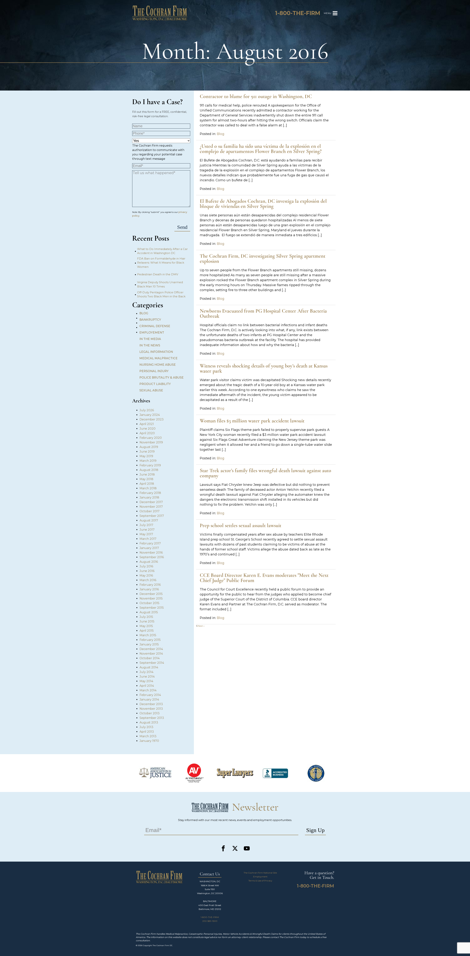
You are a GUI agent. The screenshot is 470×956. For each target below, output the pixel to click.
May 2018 (146, 479)
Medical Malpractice (158, 358)
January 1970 (149, 741)
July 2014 (146, 672)
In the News (149, 345)
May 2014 (146, 681)
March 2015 (148, 635)
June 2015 (147, 621)
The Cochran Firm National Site (260, 872)
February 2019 (150, 465)
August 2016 (149, 561)
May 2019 (146, 456)
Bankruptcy (150, 319)
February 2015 (150, 640)
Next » (201, 625)
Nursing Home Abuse (157, 364)
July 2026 (147, 410)
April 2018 (147, 483)
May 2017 (146, 534)
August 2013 (149, 722)
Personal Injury (154, 371)
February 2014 (150, 695)
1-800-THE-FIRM (210, 917)
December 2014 (151, 649)
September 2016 (152, 557)
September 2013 (152, 718)
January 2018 (149, 497)
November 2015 (151, 598)
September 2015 (152, 607)
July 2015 (146, 617)
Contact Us (210, 874)
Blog (143, 313)
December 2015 (151, 594)
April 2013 (147, 731)
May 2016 (146, 575)
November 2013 (151, 708)
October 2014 (150, 658)
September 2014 (152, 663)
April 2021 (147, 424)
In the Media (150, 339)
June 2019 (147, 451)
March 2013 (148, 736)
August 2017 (149, 520)
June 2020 (148, 428)
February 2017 (150, 543)
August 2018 (149, 470)
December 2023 (152, 419)
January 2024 (150, 415)
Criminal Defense (154, 326)
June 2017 (147, 529)
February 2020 (151, 438)
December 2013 (151, 704)
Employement (151, 332)
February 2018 (150, 493)
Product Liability (155, 384)
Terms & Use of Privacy (260, 880)
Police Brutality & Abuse (161, 377)
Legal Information (156, 352)
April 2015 (147, 630)
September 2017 (152, 516)
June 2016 (147, 571)
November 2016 (151, 552)
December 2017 (151, 502)
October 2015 (149, 603)
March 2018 (148, 488)
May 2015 (146, 626)
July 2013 (146, 727)
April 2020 (147, 433)
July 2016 (146, 566)
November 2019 (151, 442)
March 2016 (148, 580)
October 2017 (150, 511)
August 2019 (149, 447)
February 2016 (150, 584)
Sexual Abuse (151, 390)
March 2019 (148, 460)
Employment (260, 876)
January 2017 (149, 548)
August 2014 (149, 667)
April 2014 (147, 685)
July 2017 (146, 525)
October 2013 (150, 713)
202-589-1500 (209, 921)
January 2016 (149, 589)
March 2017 (148, 539)
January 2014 (149, 699)
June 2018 (147, 474)
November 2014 (151, 653)
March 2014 (148, 690)
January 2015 (149, 644)
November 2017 (151, 506)
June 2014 (147, 676)
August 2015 (149, 612)
